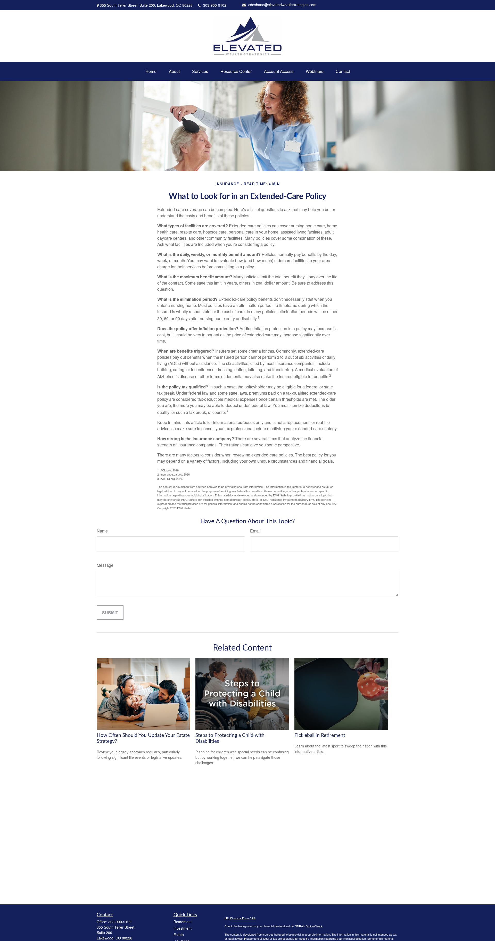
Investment (183, 928)
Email (255, 531)
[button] (151, 71)
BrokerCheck (314, 926)
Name (102, 531)
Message (105, 565)
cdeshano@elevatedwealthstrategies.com (282, 4)
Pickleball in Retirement (319, 735)
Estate (179, 934)
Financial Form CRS (242, 918)
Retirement (183, 921)
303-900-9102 (214, 5)
